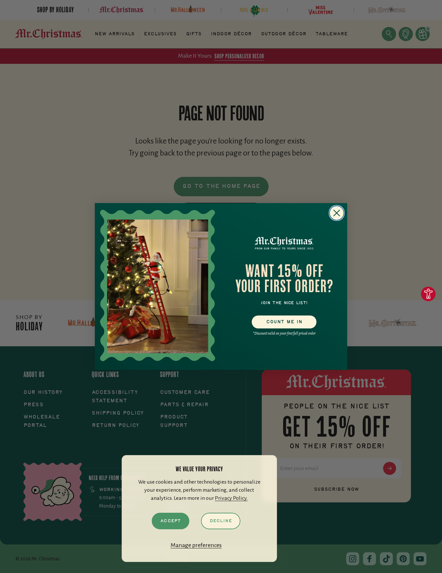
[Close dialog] (336, 213)
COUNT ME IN (284, 322)
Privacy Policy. (231, 498)
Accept (170, 521)
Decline (220, 521)
